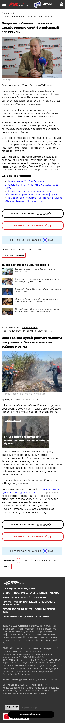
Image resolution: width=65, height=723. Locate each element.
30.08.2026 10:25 (10, 327)
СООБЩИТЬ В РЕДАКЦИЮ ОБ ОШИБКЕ (26, 616)
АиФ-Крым (8, 79)
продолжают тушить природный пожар (31, 491)
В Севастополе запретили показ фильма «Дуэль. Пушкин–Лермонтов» (33, 199)
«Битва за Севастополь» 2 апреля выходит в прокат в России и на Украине (36, 300)
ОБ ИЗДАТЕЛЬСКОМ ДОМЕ (19, 588)
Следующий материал (31, 714)
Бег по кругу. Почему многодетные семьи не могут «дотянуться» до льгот (37, 280)
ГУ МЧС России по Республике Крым (23, 393)
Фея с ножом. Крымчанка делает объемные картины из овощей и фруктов (32, 193)
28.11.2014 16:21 (9, 12)
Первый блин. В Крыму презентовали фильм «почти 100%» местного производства (37, 310)
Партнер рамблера (29, 708)
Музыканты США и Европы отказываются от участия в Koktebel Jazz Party (31, 185)
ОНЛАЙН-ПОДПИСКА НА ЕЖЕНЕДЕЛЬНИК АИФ (31, 592)
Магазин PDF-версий (16, 597)
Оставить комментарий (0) (32, 225)
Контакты (39, 597)
